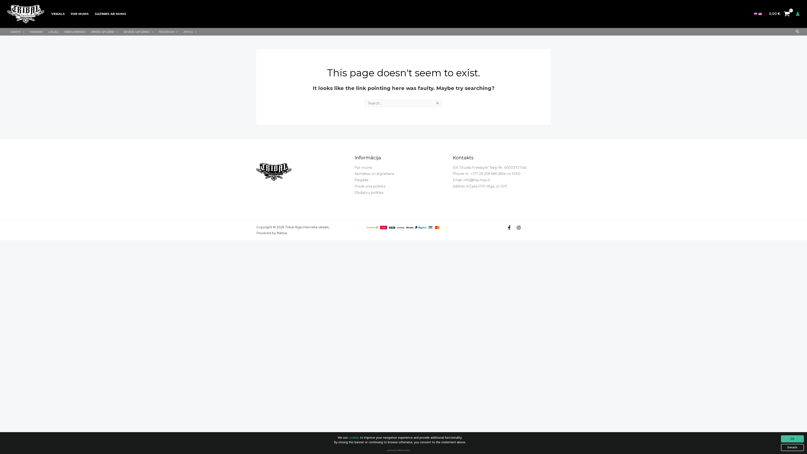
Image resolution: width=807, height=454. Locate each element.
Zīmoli (188, 31)
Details (792, 447)
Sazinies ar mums (110, 14)
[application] (22, 31)
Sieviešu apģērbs (136, 31)
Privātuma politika (370, 186)
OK (792, 439)
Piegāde (361, 180)
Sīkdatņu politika (369, 193)
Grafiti (15, 31)
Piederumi (166, 31)
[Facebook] (509, 228)
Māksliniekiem (74, 31)
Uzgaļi (53, 31)
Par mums (80, 14)
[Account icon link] (798, 14)
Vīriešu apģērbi (102, 31)
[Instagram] (519, 228)
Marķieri (36, 31)
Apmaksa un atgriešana (374, 174)
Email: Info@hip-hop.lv (472, 180)
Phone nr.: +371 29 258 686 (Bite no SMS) (487, 174)
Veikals (58, 14)
